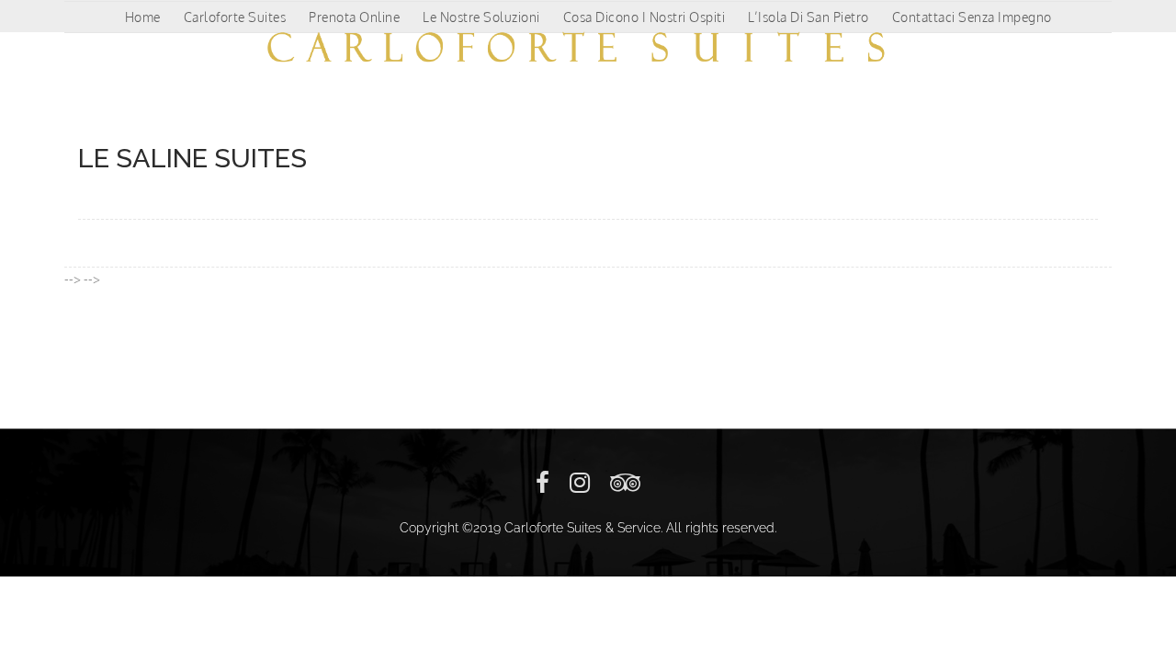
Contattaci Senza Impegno (972, 17)
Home (143, 17)
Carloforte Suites (235, 17)
